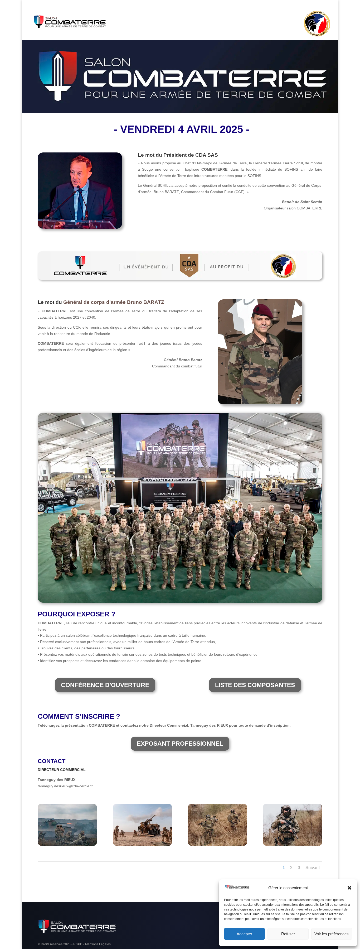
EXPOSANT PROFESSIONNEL (180, 743)
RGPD (77, 944)
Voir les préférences (331, 934)
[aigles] (67, 844)
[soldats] (217, 844)
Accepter (244, 934)
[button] (349, 887)
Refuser (288, 934)
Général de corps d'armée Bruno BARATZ (113, 302)
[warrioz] (292, 844)
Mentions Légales (98, 944)
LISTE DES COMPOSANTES (255, 685)
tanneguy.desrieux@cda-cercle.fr (65, 786)
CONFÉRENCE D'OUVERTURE (105, 685)
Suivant (312, 867)
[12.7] (142, 844)
